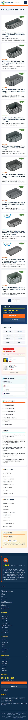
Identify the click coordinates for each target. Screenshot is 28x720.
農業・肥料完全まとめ (7, 424)
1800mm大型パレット (7, 481)
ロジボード (4, 651)
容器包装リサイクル (6, 630)
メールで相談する (14, 320)
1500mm (20, 335)
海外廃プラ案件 (5, 663)
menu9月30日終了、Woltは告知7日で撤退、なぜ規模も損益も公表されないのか (14, 435)
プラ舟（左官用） (6, 517)
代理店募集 (4, 665)
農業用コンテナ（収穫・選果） (9, 512)
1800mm (8, 342)
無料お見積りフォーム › (14, 315)
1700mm (20, 338)
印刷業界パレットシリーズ (8, 484)
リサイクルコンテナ (7, 520)
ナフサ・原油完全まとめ (8, 414)
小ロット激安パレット (7, 473)
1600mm (8, 338)
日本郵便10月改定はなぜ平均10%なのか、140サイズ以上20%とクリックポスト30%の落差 (14, 441)
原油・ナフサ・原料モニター (9, 408)
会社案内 (3, 668)
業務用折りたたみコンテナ (8, 503)
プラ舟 (3, 646)
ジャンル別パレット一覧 (8, 493)
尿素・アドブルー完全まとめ (9, 411)
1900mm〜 (20, 342)
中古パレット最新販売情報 (8, 478)
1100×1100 (8, 331)
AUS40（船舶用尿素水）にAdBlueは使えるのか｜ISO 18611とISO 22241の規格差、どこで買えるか (14, 448)
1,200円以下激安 (5, 616)
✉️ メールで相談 (14, 686)
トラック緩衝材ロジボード (8, 523)
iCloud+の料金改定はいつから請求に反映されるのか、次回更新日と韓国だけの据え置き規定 (13, 460)
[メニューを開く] (25, 2)
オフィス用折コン (6, 506)
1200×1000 (19, 331)
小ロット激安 (4, 618)
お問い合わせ (4, 670)
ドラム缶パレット (6, 490)
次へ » (17, 301)
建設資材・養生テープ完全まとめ (10, 417)
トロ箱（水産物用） (7, 515)
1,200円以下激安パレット (8, 476)
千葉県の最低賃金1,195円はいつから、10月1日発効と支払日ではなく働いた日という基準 (14, 454)
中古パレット (4, 620)
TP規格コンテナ (6, 509)
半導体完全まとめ (6, 421)
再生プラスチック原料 (7, 526)
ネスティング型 (5, 627)
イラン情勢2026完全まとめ (8, 405)
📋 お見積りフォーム (14, 682)
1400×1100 (8, 335)
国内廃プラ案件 (5, 661)
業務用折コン (4, 639)
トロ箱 (3, 644)
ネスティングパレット (7, 487)
